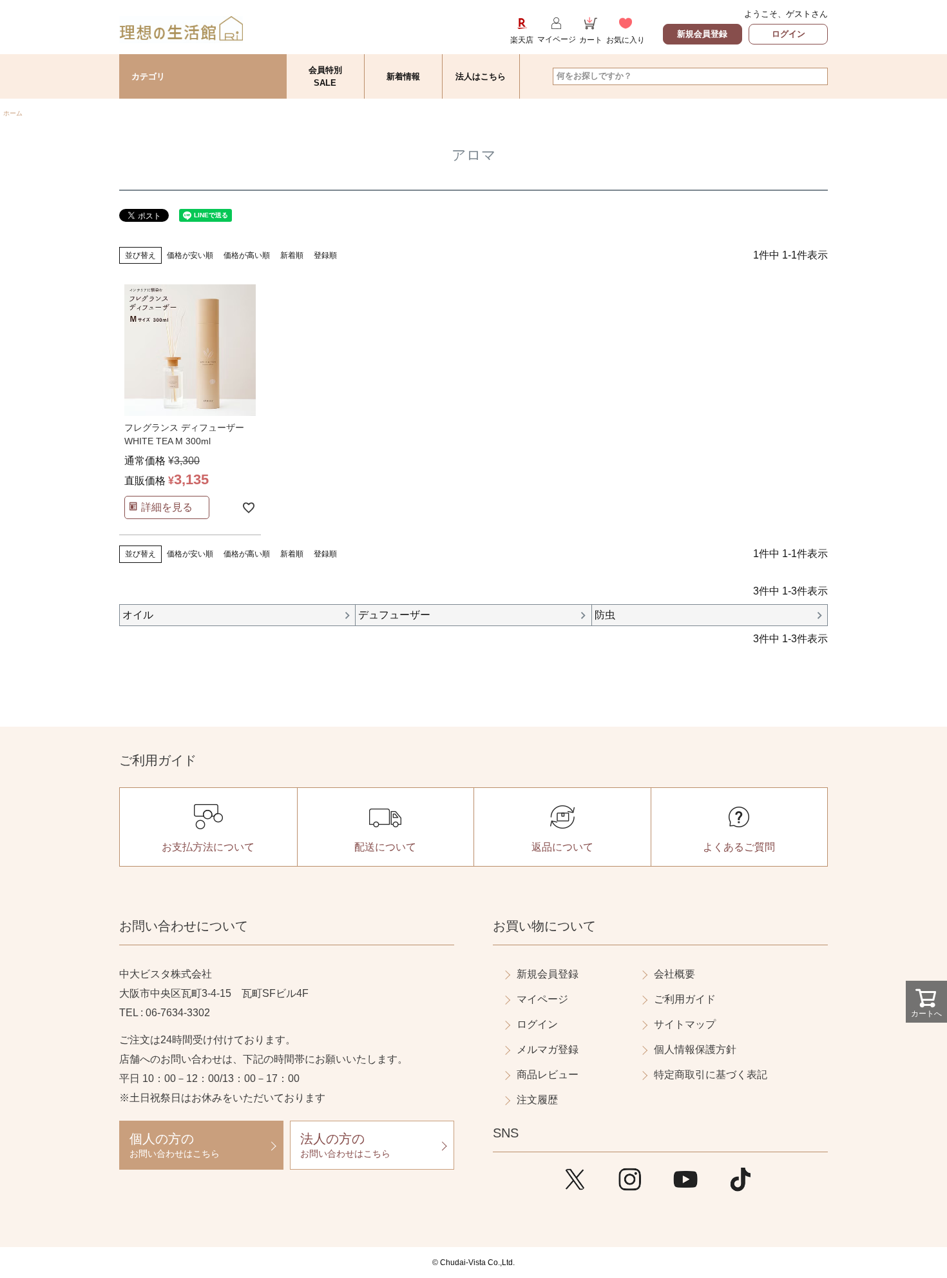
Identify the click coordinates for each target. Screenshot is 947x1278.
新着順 (291, 255)
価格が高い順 (247, 255)
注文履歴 (537, 1099)
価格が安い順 (190, 255)
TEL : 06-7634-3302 (164, 1012)
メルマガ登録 (548, 1049)
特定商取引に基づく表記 (710, 1074)
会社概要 (674, 973)
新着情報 (403, 76)
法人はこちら (480, 76)
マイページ (542, 999)
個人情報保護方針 (695, 1049)
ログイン (788, 34)
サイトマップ (685, 1024)
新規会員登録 (702, 34)
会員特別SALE (325, 76)
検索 (817, 76)
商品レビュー (548, 1074)
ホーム (13, 113)
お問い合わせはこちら (174, 1145)
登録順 (325, 255)
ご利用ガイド (685, 999)
